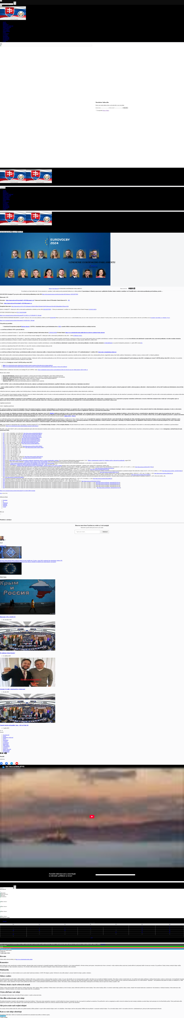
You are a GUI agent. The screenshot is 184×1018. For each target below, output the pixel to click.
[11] (4, 446)
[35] (4, 478)
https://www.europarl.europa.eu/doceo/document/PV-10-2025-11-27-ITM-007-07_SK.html (20, 315)
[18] (4, 455)
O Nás (4, 209)
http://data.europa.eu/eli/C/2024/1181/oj (34, 456)
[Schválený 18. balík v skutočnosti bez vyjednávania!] (27, 686)
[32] (4, 473)
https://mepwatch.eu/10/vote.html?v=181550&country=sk (20, 300)
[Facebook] (1, 168)
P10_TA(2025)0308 (21, 312)
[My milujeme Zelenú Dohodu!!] (27, 650)
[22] (4, 460)
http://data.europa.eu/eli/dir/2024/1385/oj (91, 481)
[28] (4, 468)
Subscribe (125, 107)
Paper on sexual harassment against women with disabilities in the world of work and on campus (32, 463)
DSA (60, 326)
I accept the (103, 110)
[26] (4, 465)
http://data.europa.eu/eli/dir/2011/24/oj (29, 442)
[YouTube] (4, 168)
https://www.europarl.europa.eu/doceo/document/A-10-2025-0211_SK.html (17, 320)
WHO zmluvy (6, 198)
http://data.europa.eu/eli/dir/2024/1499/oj (32, 434)
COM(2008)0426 (108, 343)
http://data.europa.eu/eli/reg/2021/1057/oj (31, 435)
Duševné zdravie (25, 326)
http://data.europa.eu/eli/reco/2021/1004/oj (32, 446)
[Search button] (15, 887)
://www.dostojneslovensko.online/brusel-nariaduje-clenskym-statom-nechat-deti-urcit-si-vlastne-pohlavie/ (29, 365)
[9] (3, 443)
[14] (4, 450)
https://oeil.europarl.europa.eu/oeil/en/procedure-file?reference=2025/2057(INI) (60, 294)
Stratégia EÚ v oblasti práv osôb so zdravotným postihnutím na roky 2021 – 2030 (28, 464)
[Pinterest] (133, 288)
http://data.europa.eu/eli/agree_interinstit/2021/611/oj (108, 482)
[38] (4, 482)
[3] (3, 435)
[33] (4, 474)
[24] (4, 463)
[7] (3, 441)
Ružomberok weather (5, 917)
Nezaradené (5, 204)
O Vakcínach (6, 202)
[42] (4, 487)
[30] (4, 470)
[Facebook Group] (2, 168)
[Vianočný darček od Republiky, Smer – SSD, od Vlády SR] (27, 722)
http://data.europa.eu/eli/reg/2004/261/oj (163, 473)
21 (116, 932)
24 (13, 934)
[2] (3, 434)
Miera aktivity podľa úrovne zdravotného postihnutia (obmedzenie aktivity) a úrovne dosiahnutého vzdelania (34, 460)
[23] (4, 461)
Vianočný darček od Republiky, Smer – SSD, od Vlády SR (14, 725)
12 (64, 930)
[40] (4, 485)
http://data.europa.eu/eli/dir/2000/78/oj (30, 443)
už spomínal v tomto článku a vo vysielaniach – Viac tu (160, 317)
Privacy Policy (105, 110)
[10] (141, 343)
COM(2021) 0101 (77, 335)
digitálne (52, 413)
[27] (4, 467)
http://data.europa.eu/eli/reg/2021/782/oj (31, 441)
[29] (4, 469)
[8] (3, 442)
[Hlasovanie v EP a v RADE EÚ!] (27, 614)
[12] (4, 447)
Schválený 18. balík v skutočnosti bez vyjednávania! (12, 689)
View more (103, 944)
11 (39, 930)
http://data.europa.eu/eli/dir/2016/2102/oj (31, 439)
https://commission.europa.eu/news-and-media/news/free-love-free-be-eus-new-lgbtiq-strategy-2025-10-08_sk (63, 369)
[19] (4, 456)
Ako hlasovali (6, 206)
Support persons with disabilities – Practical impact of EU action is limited (45, 465)
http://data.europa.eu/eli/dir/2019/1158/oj (32, 457)
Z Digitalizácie (6, 197)
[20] (4, 457)
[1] (3, 433)
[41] (4, 486)
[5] (3, 438)
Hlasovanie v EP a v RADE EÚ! (8, 617)
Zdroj (1, 493)
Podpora (5, 191)
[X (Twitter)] (131, 288)
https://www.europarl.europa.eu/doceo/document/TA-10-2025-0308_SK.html (17, 490)
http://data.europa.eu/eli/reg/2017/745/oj (144, 467)
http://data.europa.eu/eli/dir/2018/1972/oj (99, 469)
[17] (4, 454)
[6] (3, 439)
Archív (4, 190)
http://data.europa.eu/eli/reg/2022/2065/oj (102, 478)
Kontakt (5, 921)
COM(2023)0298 (53, 332)
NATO (4, 200)
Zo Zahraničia (6, 207)
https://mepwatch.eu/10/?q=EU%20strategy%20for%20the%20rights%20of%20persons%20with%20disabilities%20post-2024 (40, 306)
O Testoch (5, 203)
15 (142, 930)
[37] (4, 481)
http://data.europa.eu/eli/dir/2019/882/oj (31, 438)
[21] (4, 459)
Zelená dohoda (6, 199)
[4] (3, 437)
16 (169, 930)
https (4, 365)
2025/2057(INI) (47, 309)
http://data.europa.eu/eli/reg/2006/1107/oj (109, 472)
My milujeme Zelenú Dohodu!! (7, 653)
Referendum (5, 193)
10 (13, 930)
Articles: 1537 (3, 545)
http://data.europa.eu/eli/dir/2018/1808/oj (14, 477)
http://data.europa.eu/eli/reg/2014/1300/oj (140, 474)
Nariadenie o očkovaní (8, 194)
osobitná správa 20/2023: (22, 465)
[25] (4, 464)
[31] (4, 472)
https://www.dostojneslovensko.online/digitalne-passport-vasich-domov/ (22, 425)
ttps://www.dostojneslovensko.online (24, 959)
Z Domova (5, 208)
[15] (4, 451)
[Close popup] (1, 44)
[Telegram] (6, 168)
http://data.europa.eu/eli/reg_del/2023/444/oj (172, 470)
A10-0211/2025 (92, 309)
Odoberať (105, 531)
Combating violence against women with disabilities (36, 461)
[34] (4, 476)
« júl (91, 937)
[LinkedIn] (134, 288)
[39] (4, 483)
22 (142, 932)
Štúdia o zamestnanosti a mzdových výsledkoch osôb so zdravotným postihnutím (106, 460)
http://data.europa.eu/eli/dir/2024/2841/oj (33, 433)
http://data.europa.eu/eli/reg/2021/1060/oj (32, 437)
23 (169, 932)
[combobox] (6, 888)
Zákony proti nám (7, 195)
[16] (4, 452)
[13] (4, 448)
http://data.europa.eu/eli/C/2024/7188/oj (34, 447)
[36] (4, 479)
